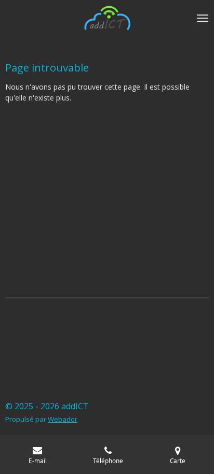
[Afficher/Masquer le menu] (202, 18)
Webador (62, 419)
